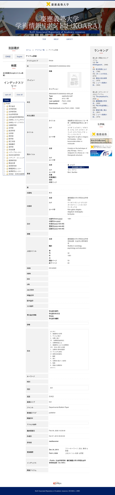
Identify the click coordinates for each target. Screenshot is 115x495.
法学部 (11, 133)
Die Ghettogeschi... (98, 63)
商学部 (11, 136)
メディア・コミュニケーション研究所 (22, 158)
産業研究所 (13, 160)
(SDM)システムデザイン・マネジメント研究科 (25, 120)
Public (7, 100)
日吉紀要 (12, 149)
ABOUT (69, 39)
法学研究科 (13, 112)
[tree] (14, 138)
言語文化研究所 (14, 155)
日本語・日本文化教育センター (20, 174)
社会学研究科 (13, 114)
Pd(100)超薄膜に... (102, 105)
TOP (44, 39)
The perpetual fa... (102, 96)
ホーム (28, 50)
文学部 (11, 128)
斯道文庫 (12, 163)
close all (19, 95)
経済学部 (12, 131)
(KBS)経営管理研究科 (16, 117)
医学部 (11, 139)
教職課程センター (15, 168)
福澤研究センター (15, 171)
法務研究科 (13, 125)
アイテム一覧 (40, 50)
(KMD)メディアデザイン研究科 (20, 122)
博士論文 (12, 106)
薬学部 (11, 147)
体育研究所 (13, 166)
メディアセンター (15, 152)
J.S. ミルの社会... (102, 73)
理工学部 (12, 141)
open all (8, 95)
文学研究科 (13, 109)
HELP (56, 39)
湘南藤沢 (12, 144)
